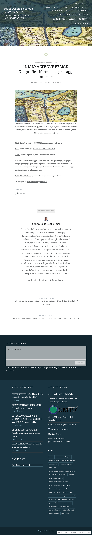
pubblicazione (53, 506)
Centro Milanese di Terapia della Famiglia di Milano (60, 418)
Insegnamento (62, 475)
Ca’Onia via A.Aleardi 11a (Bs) (44, 149)
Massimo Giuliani (55, 434)
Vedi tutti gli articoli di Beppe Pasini (46, 280)
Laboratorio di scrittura (46, 62)
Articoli (51, 457)
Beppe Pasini (43, 82)
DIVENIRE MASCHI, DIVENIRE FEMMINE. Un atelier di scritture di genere (26, 433)
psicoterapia (52, 503)
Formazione (52, 467)
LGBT (66, 489)
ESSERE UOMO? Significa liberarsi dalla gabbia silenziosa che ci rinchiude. (27, 395)
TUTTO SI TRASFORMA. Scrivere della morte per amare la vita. (27, 445)
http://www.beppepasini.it (32, 170)
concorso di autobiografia (63, 457)
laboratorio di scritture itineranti (58, 482)
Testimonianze (80, 23)
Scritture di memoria (68, 510)
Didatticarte (64, 429)
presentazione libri (69, 496)
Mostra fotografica (54, 492)
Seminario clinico (54, 513)
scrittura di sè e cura (46, 210)
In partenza (52, 475)
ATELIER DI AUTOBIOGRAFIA (73, 15)
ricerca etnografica (65, 506)
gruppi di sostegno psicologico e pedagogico (62, 471)
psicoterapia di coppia (65, 503)
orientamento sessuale (55, 496)
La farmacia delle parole (56, 489)
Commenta (80, 362)
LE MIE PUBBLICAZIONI (64, 19)
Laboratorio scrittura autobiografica (59, 485)
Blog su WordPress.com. (46, 531)
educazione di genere (66, 464)
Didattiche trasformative (68, 460)
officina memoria (67, 492)
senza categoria (65, 513)
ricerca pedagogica (54, 510)
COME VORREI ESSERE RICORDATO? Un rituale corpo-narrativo (27, 406)
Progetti (71, 499)
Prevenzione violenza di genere (58, 499)
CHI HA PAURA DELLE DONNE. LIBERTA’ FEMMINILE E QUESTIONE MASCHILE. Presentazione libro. (27, 419)
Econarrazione (53, 464)
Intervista (71, 475)
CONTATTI (83, 19)
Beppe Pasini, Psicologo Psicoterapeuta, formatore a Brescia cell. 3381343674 (18, 13)
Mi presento (81, 3)
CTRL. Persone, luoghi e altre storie (62, 424)
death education (54, 460)
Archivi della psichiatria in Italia (60, 394)
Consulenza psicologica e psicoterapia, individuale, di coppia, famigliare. (66, 9)
